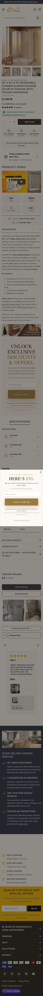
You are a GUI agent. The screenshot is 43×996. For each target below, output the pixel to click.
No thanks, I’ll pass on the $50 (21, 520)
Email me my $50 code (21, 502)
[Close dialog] (40, 472)
